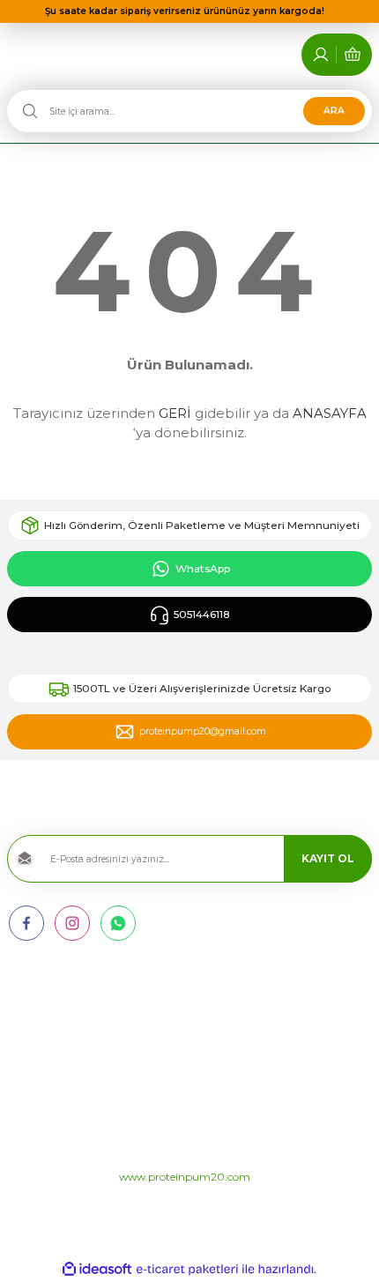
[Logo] (189, 653)
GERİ (175, 413)
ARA (334, 110)
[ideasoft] (97, 1270)
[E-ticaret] (187, 1269)
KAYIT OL (327, 858)
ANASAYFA (330, 413)
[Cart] (352, 54)
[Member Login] (321, 54)
